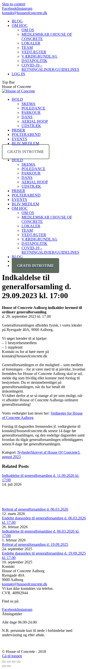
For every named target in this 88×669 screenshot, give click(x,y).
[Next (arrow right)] (9, 666)
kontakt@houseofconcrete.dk (24, 13)
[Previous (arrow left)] (4, 666)
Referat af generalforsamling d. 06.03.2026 (35, 509)
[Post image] (15, 505)
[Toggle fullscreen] (14, 661)
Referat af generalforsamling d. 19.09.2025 (35, 544)
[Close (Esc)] (4, 661)
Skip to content (13, 4)
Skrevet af (54, 452)
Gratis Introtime (25, 152)
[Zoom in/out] (19, 661)
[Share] (9, 661)
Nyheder (24, 452)
